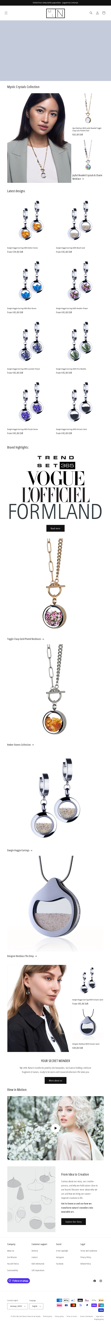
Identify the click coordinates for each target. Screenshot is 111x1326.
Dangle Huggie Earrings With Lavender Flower (23, 369)
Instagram (60, 1257)
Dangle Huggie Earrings (18, 850)
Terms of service (72, 1316)
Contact (35, 1257)
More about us (55, 1080)
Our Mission (12, 1257)
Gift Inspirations (38, 1270)
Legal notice (100, 1316)
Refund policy (47, 1316)
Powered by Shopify (33, 1316)
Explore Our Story (74, 1221)
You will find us (13, 1263)
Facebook (59, 1263)
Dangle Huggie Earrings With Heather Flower (72, 308)
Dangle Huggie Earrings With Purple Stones (22, 429)
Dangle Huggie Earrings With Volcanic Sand (71, 429)
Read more (55, 528)
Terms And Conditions (89, 1250)
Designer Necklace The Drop (20, 956)
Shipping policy (99, 1319)
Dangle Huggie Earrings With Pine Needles (71, 369)
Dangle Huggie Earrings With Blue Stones (21, 308)
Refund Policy (86, 1263)
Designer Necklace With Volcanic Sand (85, 1044)
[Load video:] (55, 1128)
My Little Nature (21, 1316)
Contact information (86, 1316)
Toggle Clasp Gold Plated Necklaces (24, 639)
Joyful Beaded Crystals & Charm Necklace (87, 177)
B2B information (38, 1263)
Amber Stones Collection (19, 744)
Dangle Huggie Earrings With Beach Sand (70, 248)
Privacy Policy (86, 1257)
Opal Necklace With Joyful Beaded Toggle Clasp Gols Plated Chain (86, 129)
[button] (6, 13)
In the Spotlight (62, 1250)
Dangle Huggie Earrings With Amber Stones (22, 248)
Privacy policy (59, 1316)
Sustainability (12, 1270)
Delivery (35, 1250)
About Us (10, 1250)
